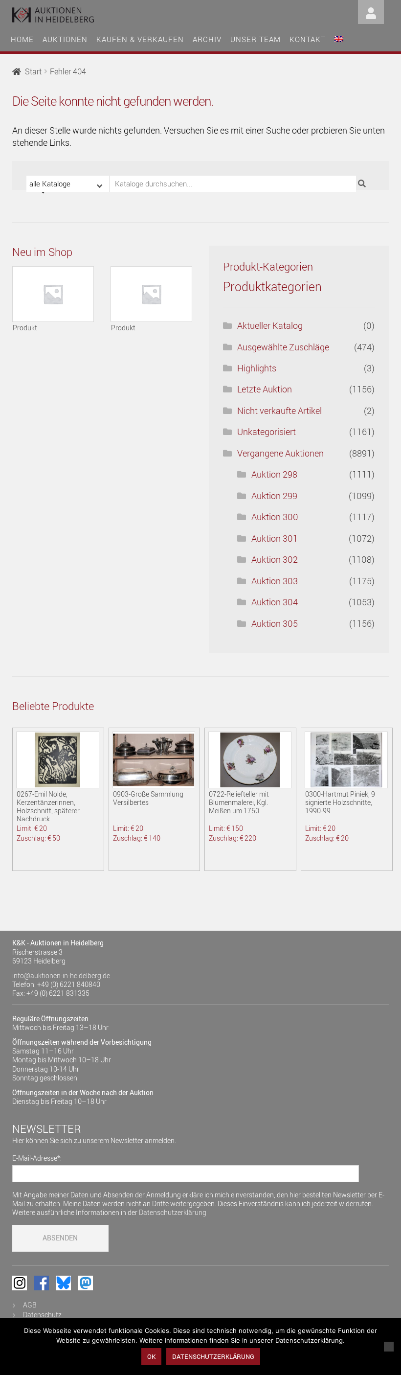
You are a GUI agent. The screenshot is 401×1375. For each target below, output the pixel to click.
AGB (30, 1304)
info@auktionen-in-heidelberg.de (61, 975)
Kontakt (308, 39)
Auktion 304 (274, 602)
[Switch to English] (338, 37)
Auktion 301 (274, 538)
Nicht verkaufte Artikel (279, 410)
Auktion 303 (274, 581)
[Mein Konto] (371, 11)
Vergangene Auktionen (280, 453)
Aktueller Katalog (270, 325)
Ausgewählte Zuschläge (283, 347)
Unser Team (255, 39)
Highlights (256, 368)
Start (33, 71)
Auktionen (65, 39)
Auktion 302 (274, 559)
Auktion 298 (274, 474)
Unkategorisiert (266, 431)
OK (151, 1356)
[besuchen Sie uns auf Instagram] (19, 1283)
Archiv (207, 39)
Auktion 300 (274, 517)
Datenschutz (42, 1314)
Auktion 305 (274, 623)
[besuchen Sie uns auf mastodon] (85, 1283)
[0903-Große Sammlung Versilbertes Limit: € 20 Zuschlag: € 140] (154, 760)
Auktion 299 (274, 496)
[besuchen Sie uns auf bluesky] (63, 1283)
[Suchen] (363, 184)
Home (22, 39)
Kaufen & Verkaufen (140, 39)
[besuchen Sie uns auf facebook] (41, 1283)
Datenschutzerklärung (172, 1212)
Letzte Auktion (264, 389)
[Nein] (389, 1347)
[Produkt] (53, 294)
